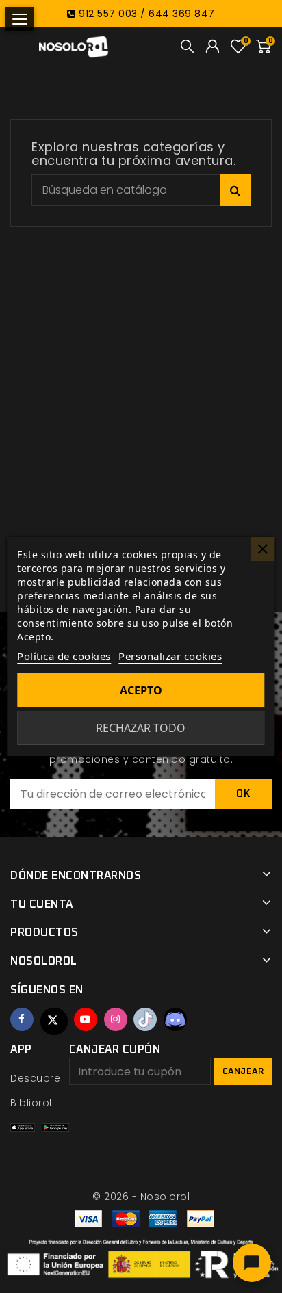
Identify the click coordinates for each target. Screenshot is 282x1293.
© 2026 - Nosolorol (141, 1196)
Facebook (22, 1019)
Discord (175, 1019)
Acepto (141, 690)
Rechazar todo (140, 727)
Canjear (243, 1071)
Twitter (54, 1021)
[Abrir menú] (19, 19)
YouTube (85, 1019)
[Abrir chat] (252, 1263)
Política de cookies (64, 656)
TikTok (145, 1019)
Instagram (115, 1019)
